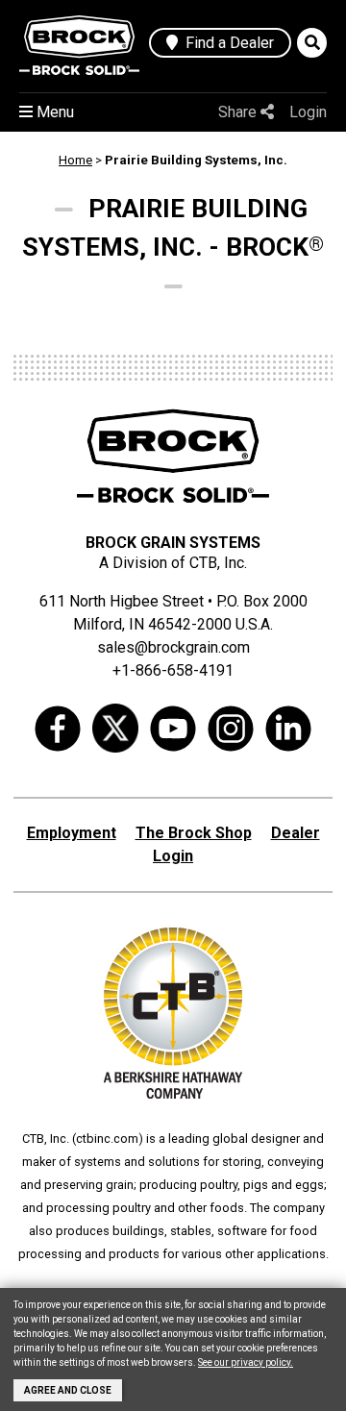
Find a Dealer (226, 43)
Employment (71, 833)
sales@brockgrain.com (173, 647)
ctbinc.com (107, 1138)
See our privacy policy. (245, 1362)
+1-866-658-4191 (173, 670)
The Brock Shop (194, 833)
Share (239, 112)
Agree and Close (67, 1390)
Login (308, 112)
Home (75, 160)
